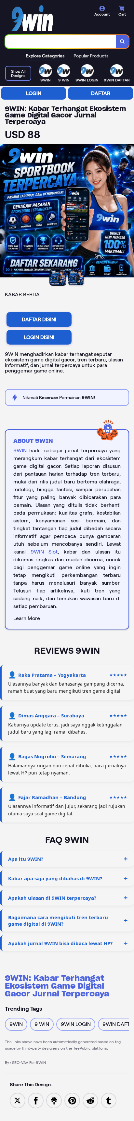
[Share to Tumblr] (108, 1100)
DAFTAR (100, 93)
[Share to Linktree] (54, 1100)
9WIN (20, 450)
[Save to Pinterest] (72, 1100)
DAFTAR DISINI (39, 319)
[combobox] (60, 41)
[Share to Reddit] (90, 1100)
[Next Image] (129, 211)
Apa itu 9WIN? (25, 859)
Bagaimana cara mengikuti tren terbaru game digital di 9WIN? (58, 920)
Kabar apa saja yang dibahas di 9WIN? (55, 878)
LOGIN (33, 93)
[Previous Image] (5, 211)
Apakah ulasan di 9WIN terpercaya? (52, 898)
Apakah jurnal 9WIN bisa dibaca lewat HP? (60, 943)
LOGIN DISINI (39, 337)
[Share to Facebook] (36, 1100)
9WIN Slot (44, 551)
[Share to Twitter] (17, 1100)
